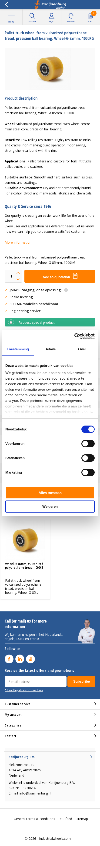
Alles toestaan (50, 493)
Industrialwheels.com (55, 838)
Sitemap (82, 819)
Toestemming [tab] (18, 349)
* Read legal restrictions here (24, 690)
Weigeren (50, 506)
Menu (11, 21)
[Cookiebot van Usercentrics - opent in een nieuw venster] (74, 336)
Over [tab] (82, 349)
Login (51, 21)
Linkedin (19, 659)
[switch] (88, 443)
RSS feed (65, 819)
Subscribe (81, 681)
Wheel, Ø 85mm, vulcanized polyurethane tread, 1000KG (24, 566)
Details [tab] (50, 349)
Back (6, 4)
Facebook (9, 659)
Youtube (30, 659)
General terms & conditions (34, 819)
